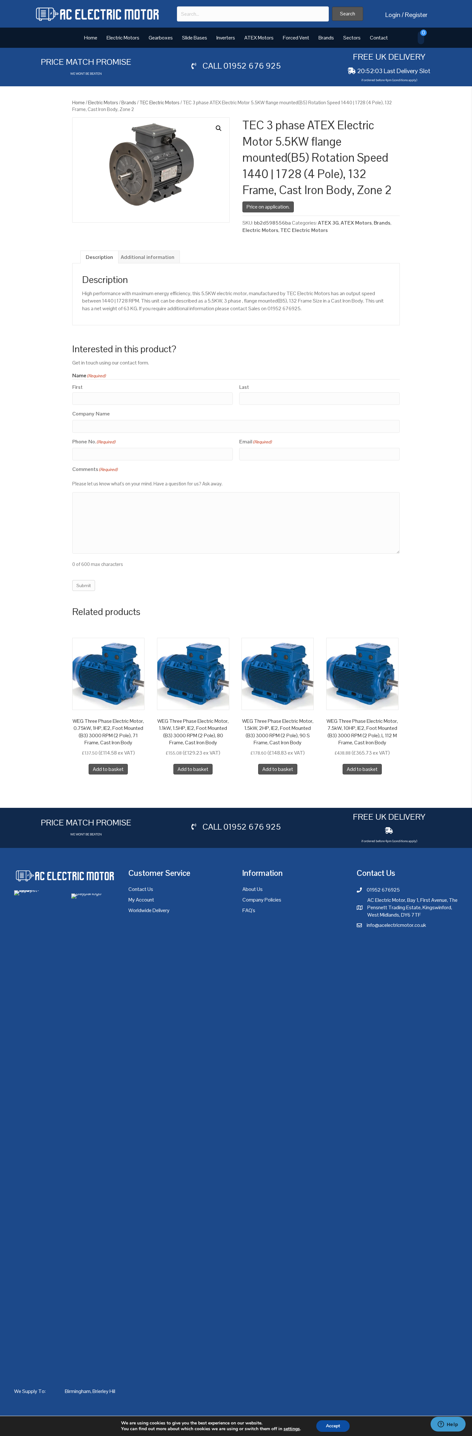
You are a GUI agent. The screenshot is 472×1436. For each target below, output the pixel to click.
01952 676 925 (252, 65)
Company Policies (261, 899)
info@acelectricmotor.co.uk (396, 925)
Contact (379, 37)
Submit (83, 585)
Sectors (352, 37)
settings (292, 1429)
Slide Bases (194, 37)
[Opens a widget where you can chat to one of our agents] (448, 1425)
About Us (252, 889)
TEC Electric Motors (159, 102)
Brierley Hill (104, 1391)
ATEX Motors (259, 37)
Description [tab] (99, 257)
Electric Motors (123, 37)
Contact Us (140, 889)
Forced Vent (296, 37)
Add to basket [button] (108, 769)
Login (392, 15)
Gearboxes (161, 37)
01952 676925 (383, 889)
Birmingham (78, 1391)
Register (416, 15)
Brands (326, 37)
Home (90, 37)
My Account (141, 899)
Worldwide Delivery (149, 910)
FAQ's (248, 910)
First (77, 387)
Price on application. (268, 206)
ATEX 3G (328, 222)
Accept (333, 1426)
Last (244, 387)
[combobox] (253, 13)
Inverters (225, 37)
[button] (347, 14)
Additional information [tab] (147, 257)
